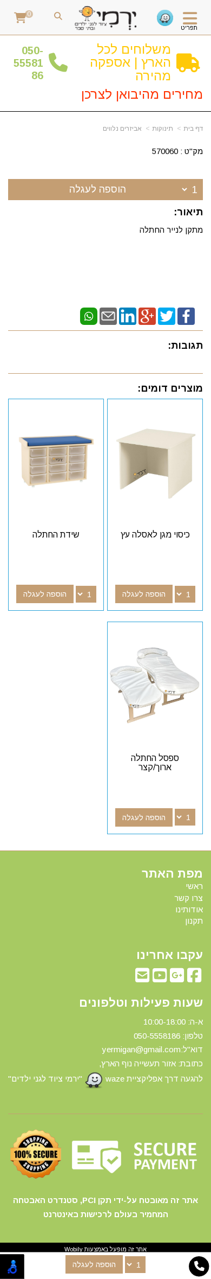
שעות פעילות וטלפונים (141, 1002)
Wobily (73, 1249)
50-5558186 (28, 63)
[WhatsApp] (88, 315)
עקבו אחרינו (169, 955)
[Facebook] (186, 315)
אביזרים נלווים (122, 128)
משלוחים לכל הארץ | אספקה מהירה (130, 62)
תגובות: (185, 345)
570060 (165, 151)
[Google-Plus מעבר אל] (177, 978)
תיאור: (188, 212)
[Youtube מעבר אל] (160, 978)
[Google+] (147, 315)
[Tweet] (166, 315)
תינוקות (162, 128)
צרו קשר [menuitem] (188, 898)
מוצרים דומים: (170, 388)
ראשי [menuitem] (194, 886)
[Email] (108, 315)
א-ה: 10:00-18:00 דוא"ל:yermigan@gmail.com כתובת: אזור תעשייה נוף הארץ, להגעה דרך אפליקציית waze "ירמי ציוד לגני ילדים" (105, 1050)
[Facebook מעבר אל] (194, 978)
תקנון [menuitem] (194, 920)
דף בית (193, 128)
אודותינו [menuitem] (189, 909)
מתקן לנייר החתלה (170, 229)
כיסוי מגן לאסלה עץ (155, 534)
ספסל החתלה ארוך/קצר (155, 762)
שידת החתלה (56, 534)
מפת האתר (172, 873)
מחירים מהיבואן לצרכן (142, 94)
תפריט (189, 27)
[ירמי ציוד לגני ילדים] (105, 18)
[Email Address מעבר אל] (142, 978)
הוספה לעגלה (97, 189)
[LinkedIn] (127, 315)
